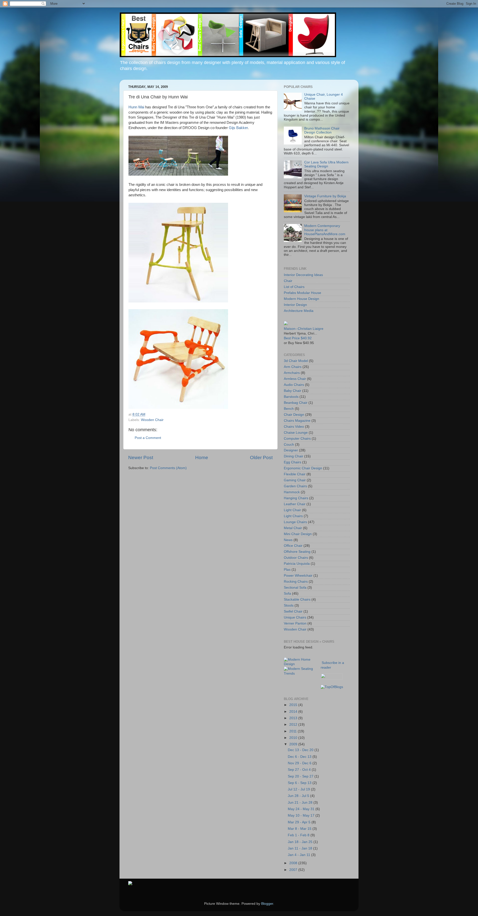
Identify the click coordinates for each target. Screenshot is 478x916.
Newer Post (140, 457)
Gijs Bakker (238, 128)
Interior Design (295, 305)
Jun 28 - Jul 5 (299, 796)
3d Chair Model (296, 361)
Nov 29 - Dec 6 (300, 763)
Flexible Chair (294, 474)
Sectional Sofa (295, 587)
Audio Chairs (294, 385)
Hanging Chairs (296, 498)
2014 (293, 711)
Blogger (267, 904)
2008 (293, 863)
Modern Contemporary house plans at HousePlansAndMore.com (324, 230)
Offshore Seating (297, 552)
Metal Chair (293, 528)
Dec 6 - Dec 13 (300, 757)
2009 (293, 744)
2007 (293, 870)
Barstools (291, 397)
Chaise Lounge (296, 432)
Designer (291, 450)
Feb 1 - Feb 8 (299, 835)
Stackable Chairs (297, 599)
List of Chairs (294, 287)
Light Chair (292, 510)
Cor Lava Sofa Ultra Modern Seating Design (326, 164)
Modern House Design (301, 299)
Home (201, 457)
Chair (288, 281)
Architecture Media (298, 311)
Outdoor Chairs (296, 558)
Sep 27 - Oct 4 (300, 770)
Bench (289, 409)
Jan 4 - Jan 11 (299, 855)
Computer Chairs (297, 438)
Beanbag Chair (295, 403)
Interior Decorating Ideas (303, 275)
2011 (293, 731)
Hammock (292, 492)
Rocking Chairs (296, 581)
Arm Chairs (292, 367)
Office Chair (293, 546)
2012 (293, 724)
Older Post (261, 457)
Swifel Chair (293, 611)
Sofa (287, 593)
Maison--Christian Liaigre (303, 329)
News (288, 540)
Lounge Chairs (295, 522)
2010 (293, 738)
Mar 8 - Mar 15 (300, 829)
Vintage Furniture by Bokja (325, 196)
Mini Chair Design (298, 534)
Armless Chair (295, 379)
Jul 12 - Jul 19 (299, 789)
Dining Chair (293, 456)
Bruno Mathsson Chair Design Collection (322, 130)
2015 (293, 705)
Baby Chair (292, 391)
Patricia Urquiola (297, 563)
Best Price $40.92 (298, 338)
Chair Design (294, 415)
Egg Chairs (292, 462)
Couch (289, 444)
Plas (287, 569)
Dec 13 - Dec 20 (301, 750)
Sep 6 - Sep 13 (300, 783)
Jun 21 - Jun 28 (300, 802)
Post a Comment (148, 438)
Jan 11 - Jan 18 (300, 848)
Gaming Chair (295, 480)
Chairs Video (294, 426)
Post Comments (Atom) (168, 468)
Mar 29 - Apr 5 (299, 822)
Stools (289, 605)
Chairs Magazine (297, 421)
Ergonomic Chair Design (303, 468)
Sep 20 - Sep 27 (301, 776)
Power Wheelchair (298, 575)
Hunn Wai (136, 107)
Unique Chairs (295, 617)
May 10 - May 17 (301, 815)
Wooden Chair (152, 420)
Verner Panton (295, 623)
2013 (293, 718)
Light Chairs (293, 516)
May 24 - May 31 (301, 809)
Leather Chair (294, 504)
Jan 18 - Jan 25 (300, 842)
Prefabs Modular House (302, 293)
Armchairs (292, 373)
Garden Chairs (295, 486)
